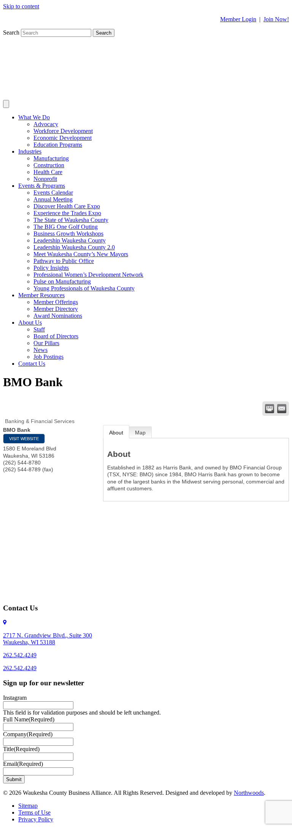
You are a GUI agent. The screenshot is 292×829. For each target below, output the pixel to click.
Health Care (47, 172)
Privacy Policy (35, 819)
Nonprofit (45, 179)
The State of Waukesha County (70, 220)
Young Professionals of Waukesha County (84, 288)
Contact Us (31, 363)
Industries (29, 151)
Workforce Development (63, 131)
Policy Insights (51, 268)
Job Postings (48, 356)
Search (12, 32)
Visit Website (24, 438)
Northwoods (249, 792)
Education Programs (57, 144)
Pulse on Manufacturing (62, 281)
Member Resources (41, 295)
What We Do (34, 117)
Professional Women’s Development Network (88, 274)
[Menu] (6, 104)
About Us (30, 322)
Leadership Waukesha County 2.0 (74, 247)
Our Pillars (46, 343)
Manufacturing (51, 158)
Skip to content (21, 6)
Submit (14, 779)
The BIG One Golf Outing (65, 226)
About (116, 433)
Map (140, 433)
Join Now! (276, 19)
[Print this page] (269, 408)
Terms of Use (34, 812)
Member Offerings (55, 302)
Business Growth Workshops (68, 233)
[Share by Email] (281, 408)
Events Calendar (53, 192)
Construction (48, 165)
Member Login (238, 19)
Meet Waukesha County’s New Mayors (80, 254)
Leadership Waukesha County (69, 240)
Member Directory (55, 309)
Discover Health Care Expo (66, 206)
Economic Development (62, 138)
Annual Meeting (53, 199)
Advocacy (45, 124)
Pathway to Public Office (63, 261)
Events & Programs (41, 185)
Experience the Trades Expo (67, 213)
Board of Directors (55, 336)
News (40, 350)
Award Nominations (57, 315)
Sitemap (28, 805)
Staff (39, 329)
